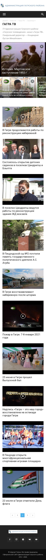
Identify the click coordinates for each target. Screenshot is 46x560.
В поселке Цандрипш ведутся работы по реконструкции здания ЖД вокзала (20, 210)
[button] (4, 14)
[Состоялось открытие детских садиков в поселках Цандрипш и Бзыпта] (23, 149)
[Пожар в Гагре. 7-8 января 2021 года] (23, 316)
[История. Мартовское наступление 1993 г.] (23, 59)
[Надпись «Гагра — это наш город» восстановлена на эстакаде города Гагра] (23, 396)
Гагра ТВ (21, 21)
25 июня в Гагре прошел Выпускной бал (17, 379)
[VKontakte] (29, 539)
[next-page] (33, 515)
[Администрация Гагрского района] (23, 5)
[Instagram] (16, 539)
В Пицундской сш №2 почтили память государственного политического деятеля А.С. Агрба (21, 258)
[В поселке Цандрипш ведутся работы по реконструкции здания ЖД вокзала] (23, 189)
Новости (13, 21)
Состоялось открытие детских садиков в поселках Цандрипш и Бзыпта (22, 165)
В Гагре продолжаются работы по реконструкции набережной (23, 132)
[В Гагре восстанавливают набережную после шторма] (23, 279)
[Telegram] (23, 539)
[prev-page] (12, 515)
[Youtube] (36, 539)
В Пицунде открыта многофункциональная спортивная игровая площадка (21, 458)
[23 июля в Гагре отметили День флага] (23, 482)
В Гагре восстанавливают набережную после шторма (19, 293)
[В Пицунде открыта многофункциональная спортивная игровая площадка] (23, 436)
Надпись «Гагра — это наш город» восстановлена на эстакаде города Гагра (22, 412)
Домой (5, 21)
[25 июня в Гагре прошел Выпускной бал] (23, 358)
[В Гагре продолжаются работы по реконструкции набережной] (23, 117)
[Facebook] (9, 539)
